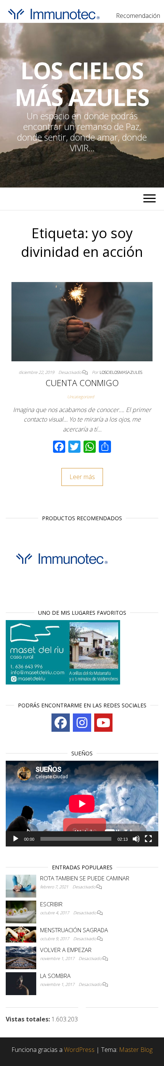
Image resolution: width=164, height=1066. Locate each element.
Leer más (82, 477)
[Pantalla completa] (148, 839)
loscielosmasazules (121, 372)
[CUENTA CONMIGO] (82, 321)
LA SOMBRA (55, 975)
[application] (82, 803)
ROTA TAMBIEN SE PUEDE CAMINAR (84, 878)
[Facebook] (60, 722)
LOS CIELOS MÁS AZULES (82, 84)
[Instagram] (82, 722)
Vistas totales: (28, 1019)
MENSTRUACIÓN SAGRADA (74, 930)
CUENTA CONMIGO (82, 382)
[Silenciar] (136, 839)
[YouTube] (103, 722)
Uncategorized (80, 396)
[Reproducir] (15, 839)
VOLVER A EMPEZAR (66, 950)
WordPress (79, 1049)
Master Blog (136, 1049)
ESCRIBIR (51, 904)
